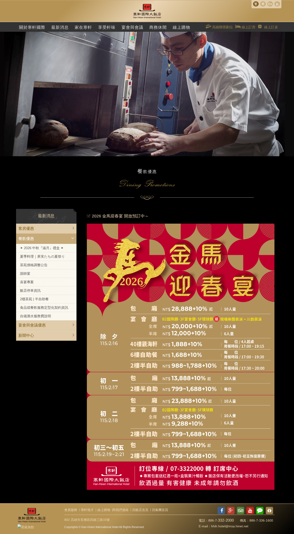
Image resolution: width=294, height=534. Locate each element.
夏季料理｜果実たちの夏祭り (42, 256)
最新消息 (60, 27)
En (270, 4)
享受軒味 (107, 27)
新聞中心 (26, 335)
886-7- (221, 520)
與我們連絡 (121, 510)
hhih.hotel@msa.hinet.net (229, 526)
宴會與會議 (132, 27)
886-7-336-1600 (261, 520)
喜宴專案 (27, 282)
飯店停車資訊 (30, 290)
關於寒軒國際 (32, 27)
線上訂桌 (271, 27)
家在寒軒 (83, 27)
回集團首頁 (160, 510)
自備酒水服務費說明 (35, 316)
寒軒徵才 (87, 510)
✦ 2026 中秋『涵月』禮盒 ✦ (42, 248)
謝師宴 (25, 273)
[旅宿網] (25, 526)
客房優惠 (26, 228)
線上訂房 (248, 27)
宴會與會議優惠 (32, 325)
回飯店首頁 (140, 510)
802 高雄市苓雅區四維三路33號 (87, 520)
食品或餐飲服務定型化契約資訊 (44, 307)
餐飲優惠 (26, 239)
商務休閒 (158, 27)
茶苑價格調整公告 (34, 265)
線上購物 (181, 27)
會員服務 (70, 510)
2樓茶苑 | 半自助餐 (34, 299)
